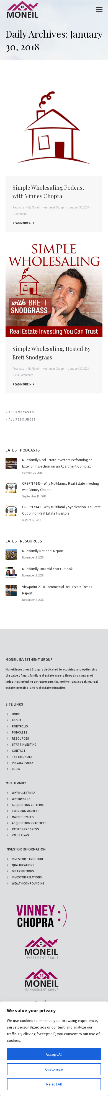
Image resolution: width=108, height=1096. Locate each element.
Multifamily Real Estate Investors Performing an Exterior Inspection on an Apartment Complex (57, 463)
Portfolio (20, 726)
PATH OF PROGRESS (25, 829)
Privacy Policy (23, 763)
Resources (20, 738)
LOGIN (16, 769)
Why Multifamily (23, 793)
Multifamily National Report (42, 551)
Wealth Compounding (28, 883)
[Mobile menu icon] (99, 9)
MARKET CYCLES (23, 817)
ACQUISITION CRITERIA (27, 805)
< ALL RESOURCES (21, 419)
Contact (18, 751)
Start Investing (24, 745)
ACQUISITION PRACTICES (29, 823)
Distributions (23, 871)
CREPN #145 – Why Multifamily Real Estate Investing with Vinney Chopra (60, 486)
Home (16, 714)
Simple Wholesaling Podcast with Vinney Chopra (48, 192)
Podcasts (18, 207)
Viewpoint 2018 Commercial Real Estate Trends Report (57, 590)
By (46, 207)
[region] (54, 1048)
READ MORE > (21, 223)
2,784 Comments (22, 375)
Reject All (54, 1084)
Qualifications (23, 865)
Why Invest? (21, 799)
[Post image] (11, 463)
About (17, 720)
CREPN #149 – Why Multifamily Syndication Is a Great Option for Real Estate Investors (61, 510)
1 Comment (19, 214)
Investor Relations (27, 877)
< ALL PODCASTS (20, 412)
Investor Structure (28, 859)
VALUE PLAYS (20, 835)
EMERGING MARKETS (26, 811)
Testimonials (22, 757)
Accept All (54, 1054)
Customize (54, 1069)
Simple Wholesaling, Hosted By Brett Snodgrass (51, 353)
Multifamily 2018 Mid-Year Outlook (47, 569)
